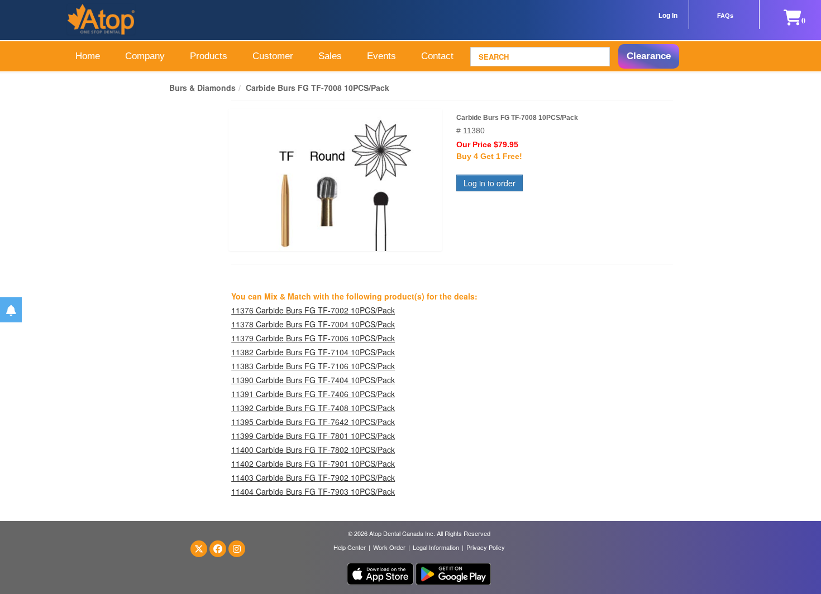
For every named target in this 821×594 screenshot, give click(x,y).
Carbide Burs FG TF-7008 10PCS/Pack (317, 87)
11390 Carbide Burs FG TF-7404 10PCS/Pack (313, 379)
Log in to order (489, 183)
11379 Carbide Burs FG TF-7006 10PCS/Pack (313, 338)
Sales (330, 56)
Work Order (389, 547)
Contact (437, 56)
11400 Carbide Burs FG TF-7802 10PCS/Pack (313, 449)
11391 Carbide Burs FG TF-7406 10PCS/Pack (313, 393)
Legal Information (436, 547)
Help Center (349, 547)
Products (208, 56)
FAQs (725, 15)
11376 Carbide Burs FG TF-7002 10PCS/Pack (313, 310)
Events (381, 56)
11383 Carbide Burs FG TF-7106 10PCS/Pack (313, 365)
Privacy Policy (485, 547)
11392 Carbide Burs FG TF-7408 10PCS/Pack (313, 407)
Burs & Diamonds (202, 87)
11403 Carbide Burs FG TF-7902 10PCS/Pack (313, 477)
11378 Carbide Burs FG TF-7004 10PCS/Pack (313, 324)
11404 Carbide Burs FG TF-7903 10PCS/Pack (313, 491)
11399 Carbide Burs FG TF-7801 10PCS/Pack (313, 435)
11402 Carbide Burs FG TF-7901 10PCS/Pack (313, 463)
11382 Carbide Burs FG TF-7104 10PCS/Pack (313, 352)
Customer (272, 56)
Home (87, 56)
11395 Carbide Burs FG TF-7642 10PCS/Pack (313, 421)
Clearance (649, 56)
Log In (667, 16)
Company (145, 56)
